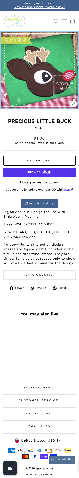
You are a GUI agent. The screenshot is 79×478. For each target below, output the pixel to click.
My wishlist (64, 459)
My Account (38, 413)
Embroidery (13, 216)
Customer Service (38, 400)
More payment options (39, 182)
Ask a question (39, 274)
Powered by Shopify (39, 474)
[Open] (10, 468)
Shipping (21, 142)
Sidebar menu (38, 387)
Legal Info (38, 426)
